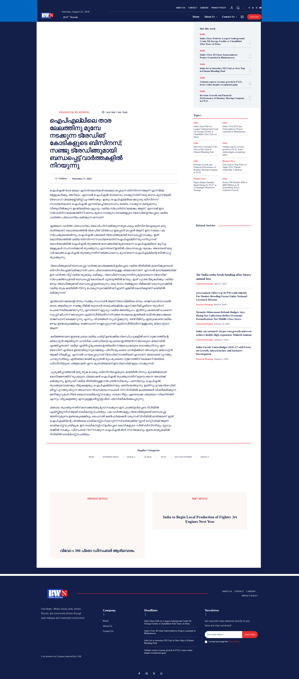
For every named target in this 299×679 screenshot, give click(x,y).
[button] (238, 8)
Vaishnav (63, 178)
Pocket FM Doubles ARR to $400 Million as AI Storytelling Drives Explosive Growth (235, 186)
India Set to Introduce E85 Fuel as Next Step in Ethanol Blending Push (222, 69)
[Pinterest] (167, 179)
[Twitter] (257, 8)
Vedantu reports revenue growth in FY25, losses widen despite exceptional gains (221, 83)
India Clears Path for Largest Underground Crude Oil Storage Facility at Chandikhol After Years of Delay (222, 41)
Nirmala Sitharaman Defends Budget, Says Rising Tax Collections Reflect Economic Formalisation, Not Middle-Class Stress (220, 316)
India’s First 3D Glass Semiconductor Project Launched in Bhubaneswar (219, 56)
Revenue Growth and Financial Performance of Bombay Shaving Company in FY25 (222, 98)
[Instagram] (253, 8)
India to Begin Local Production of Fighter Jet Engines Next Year (200, 514)
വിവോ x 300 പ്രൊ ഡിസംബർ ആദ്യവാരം (97, 552)
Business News (229, 161)
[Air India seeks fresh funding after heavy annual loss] (224, 250)
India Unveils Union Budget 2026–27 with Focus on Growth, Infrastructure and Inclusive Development (223, 351)
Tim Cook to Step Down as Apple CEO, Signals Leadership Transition (235, 167)
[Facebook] (249, 8)
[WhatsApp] (174, 179)
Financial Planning (74, 112)
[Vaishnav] (52, 179)
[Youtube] (260, 8)
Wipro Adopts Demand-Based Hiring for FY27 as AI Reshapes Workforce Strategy (205, 186)
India (202, 34)
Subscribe (250, 635)
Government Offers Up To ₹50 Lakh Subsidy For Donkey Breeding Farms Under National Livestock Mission (221, 296)
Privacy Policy (233, 643)
